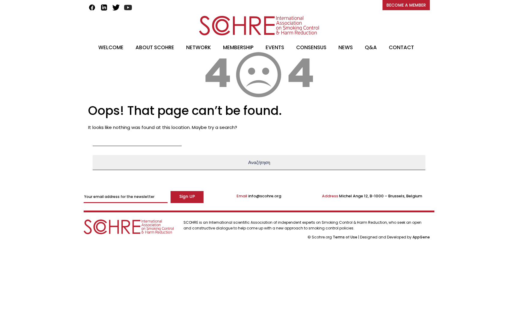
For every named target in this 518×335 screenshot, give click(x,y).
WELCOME (111, 47)
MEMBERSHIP (238, 47)
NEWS (345, 47)
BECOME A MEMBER (406, 5)
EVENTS (275, 47)
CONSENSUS (311, 47)
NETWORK (198, 47)
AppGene (421, 237)
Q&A (371, 47)
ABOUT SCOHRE (154, 47)
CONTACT (401, 47)
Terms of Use (345, 237)
